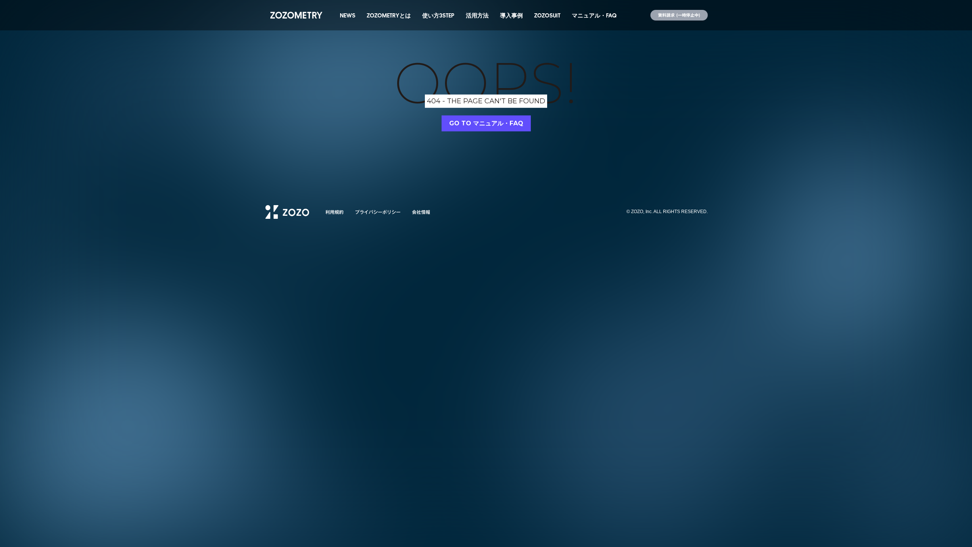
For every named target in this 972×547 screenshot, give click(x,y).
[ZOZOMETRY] (296, 15)
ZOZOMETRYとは (389, 15)
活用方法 (477, 15)
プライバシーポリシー (378, 212)
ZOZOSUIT (547, 15)
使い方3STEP (438, 15)
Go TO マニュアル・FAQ (486, 123)
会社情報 (421, 212)
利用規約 (334, 212)
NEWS (347, 15)
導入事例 (511, 15)
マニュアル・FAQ (594, 15)
